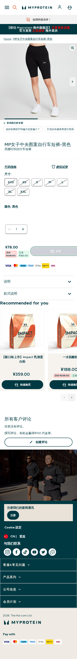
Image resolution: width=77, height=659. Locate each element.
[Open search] (14, 7)
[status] (16, 229)
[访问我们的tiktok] (25, 552)
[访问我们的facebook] (16, 552)
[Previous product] (64, 397)
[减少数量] (9, 229)
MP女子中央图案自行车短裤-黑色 (32, 38)
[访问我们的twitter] (43, 552)
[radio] (10, 182)
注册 (13, 515)
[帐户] (60, 7)
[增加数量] (23, 229)
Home (7, 38)
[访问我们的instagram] (7, 552)
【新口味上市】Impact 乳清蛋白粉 (22, 359)
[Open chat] (52, 552)
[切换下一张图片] (73, 81)
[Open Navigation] (7, 7)
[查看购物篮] (69, 7)
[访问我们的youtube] (34, 552)
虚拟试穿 (62, 167)
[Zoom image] (73, 48)
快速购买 (25, 384)
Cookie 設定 (12, 527)
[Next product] (72, 397)
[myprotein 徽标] (37, 7)
